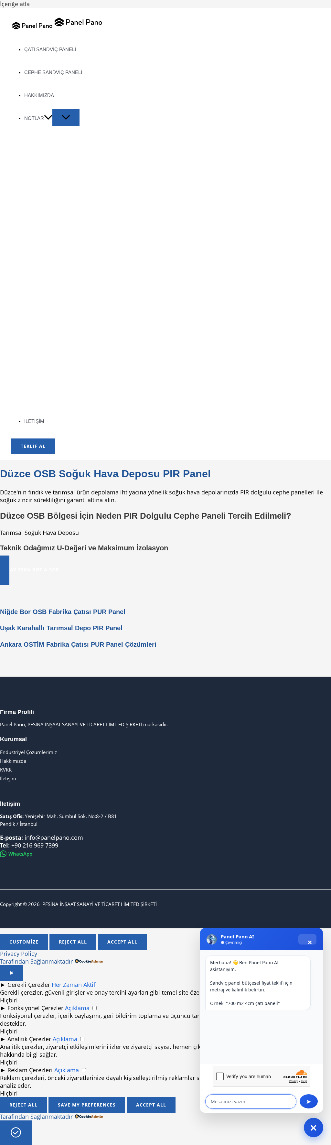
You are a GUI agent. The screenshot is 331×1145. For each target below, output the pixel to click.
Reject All (73, 942)
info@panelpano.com (54, 837)
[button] (48, 118)
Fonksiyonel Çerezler (35, 1008)
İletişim (8, 778)
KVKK (6, 769)
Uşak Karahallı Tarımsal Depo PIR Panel (61, 628)
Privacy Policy (18, 953)
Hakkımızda (13, 761)
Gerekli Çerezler (28, 984)
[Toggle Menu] (66, 117)
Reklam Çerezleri (30, 1070)
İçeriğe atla (15, 4)
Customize (23, 942)
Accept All (122, 942)
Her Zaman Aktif (73, 984)
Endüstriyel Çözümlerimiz (28, 752)
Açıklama (77, 1008)
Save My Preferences (87, 1105)
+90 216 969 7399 (34, 845)
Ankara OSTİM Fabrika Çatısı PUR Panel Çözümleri (78, 644)
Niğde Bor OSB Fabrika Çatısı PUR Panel (62, 611)
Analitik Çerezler (29, 1039)
